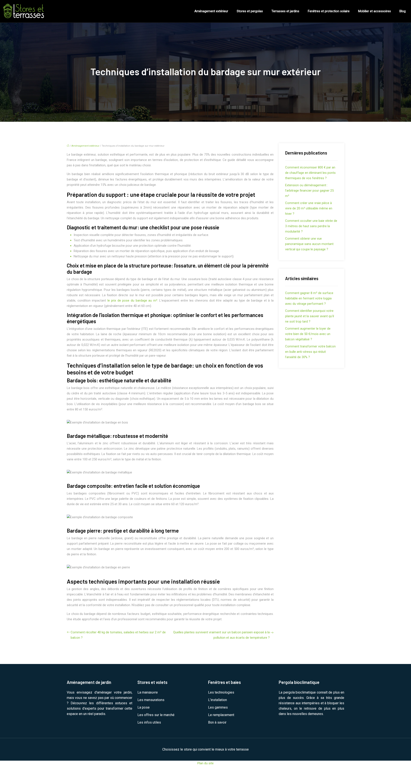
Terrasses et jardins (285, 11)
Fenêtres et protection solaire (329, 11)
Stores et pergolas (250, 11)
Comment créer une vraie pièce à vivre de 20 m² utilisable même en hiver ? (308, 208)
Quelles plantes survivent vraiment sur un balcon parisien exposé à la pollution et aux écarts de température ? (221, 635)
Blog (402, 11)
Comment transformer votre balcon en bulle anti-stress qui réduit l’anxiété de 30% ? (310, 351)
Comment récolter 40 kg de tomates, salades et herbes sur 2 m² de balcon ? (118, 635)
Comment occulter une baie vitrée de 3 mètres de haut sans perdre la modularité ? (311, 226)
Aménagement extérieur (211, 11)
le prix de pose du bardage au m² (132, 300)
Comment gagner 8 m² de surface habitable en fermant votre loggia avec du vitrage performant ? (309, 298)
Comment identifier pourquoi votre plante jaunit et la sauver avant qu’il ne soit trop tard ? (309, 316)
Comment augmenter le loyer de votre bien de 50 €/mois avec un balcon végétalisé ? (308, 334)
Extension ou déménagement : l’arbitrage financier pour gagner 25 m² (309, 190)
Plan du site (205, 763)
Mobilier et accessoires (374, 11)
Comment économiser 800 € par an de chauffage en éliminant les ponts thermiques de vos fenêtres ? (310, 172)
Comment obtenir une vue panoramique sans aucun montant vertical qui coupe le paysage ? (309, 244)
